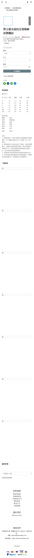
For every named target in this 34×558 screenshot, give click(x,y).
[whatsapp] (11, 83)
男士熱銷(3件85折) (12, 10)
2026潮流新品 (16, 8)
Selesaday (17, 515)
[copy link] (15, 83)
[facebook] (8, 83)
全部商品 (7, 8)
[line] (4, 83)
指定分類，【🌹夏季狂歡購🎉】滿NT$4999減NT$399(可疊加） (17, 38)
